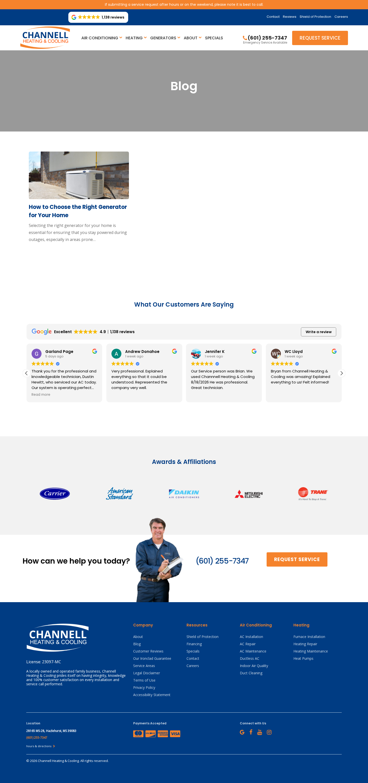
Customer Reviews (148, 651)
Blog (137, 643)
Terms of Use (144, 680)
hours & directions (39, 746)
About (191, 38)
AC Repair (248, 643)
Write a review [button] (319, 331)
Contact (273, 16)
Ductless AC (249, 658)
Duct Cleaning (251, 673)
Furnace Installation (309, 636)
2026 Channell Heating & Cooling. (55, 760)
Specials (214, 38)
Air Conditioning (99, 38)
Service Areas (144, 665)
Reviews (289, 16)
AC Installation (251, 636)
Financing (194, 643)
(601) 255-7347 (222, 561)
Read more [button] (41, 395)
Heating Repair (305, 643)
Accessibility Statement (151, 694)
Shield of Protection (315, 16)
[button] (341, 373)
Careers (341, 16)
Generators (163, 38)
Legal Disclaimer (146, 673)
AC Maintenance (253, 651)
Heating (134, 38)
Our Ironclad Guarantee (152, 658)
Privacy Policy (144, 687)
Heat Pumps (303, 658)
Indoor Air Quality (254, 665)
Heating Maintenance (310, 651)
